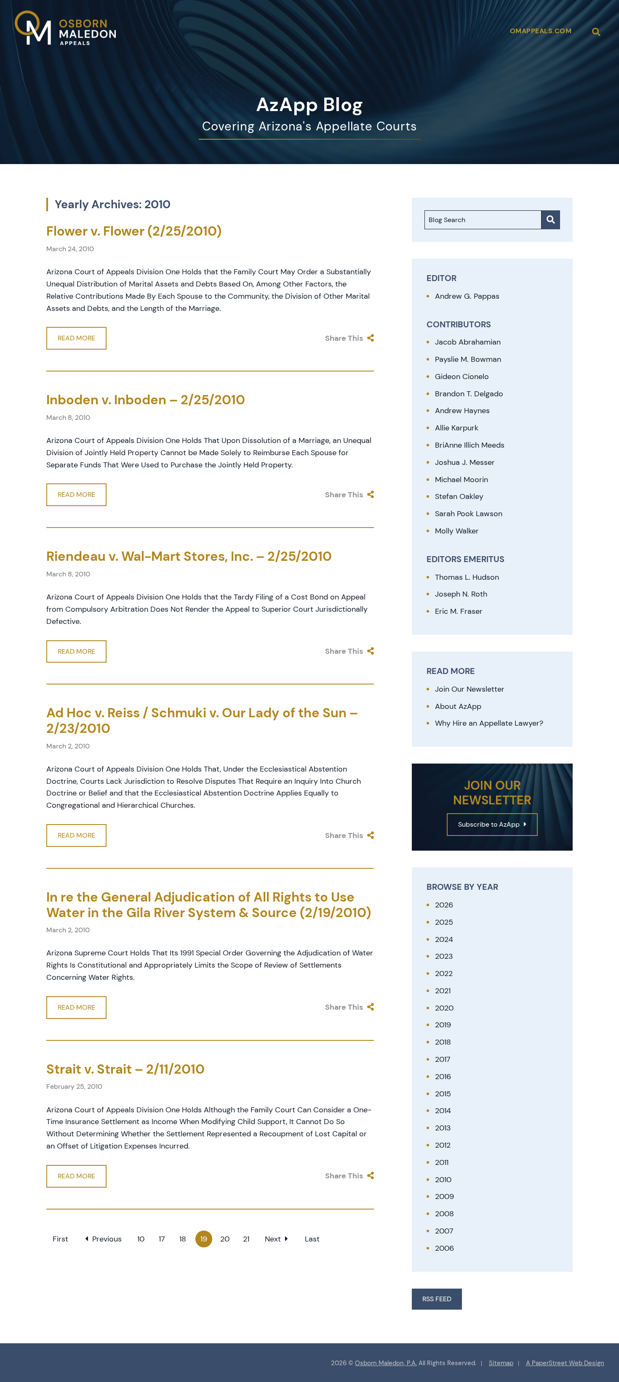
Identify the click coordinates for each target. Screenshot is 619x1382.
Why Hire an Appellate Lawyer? (489, 723)
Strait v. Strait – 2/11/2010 (125, 1069)
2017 (443, 1059)
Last (312, 1239)
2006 (444, 1248)
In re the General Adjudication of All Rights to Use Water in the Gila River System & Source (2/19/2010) (208, 905)
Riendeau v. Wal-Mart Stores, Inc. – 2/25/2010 (189, 556)
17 (162, 1239)
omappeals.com (541, 31)
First (60, 1239)
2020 (444, 1008)
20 (224, 1239)
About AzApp (458, 706)
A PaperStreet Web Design (565, 1363)
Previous (107, 1239)
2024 (444, 939)
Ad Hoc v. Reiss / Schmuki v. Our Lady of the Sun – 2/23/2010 (202, 721)
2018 (443, 1042)
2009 (444, 1196)
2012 (443, 1145)
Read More (76, 338)
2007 (444, 1231)
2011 (441, 1162)
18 (182, 1239)
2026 (444, 905)
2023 (444, 956)
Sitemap (501, 1363)
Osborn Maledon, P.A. (386, 1363)
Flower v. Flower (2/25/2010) (133, 231)
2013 (443, 1128)
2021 (443, 991)
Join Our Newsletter (469, 689)
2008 (444, 1214)
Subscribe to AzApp (489, 824)
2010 (443, 1180)
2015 (443, 1094)
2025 (444, 922)
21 (246, 1239)
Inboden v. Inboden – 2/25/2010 (145, 400)
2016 (443, 1077)
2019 (443, 1025)
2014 (443, 1111)
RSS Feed (436, 1298)
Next (273, 1239)
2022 (444, 973)
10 (140, 1239)
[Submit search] (551, 219)
